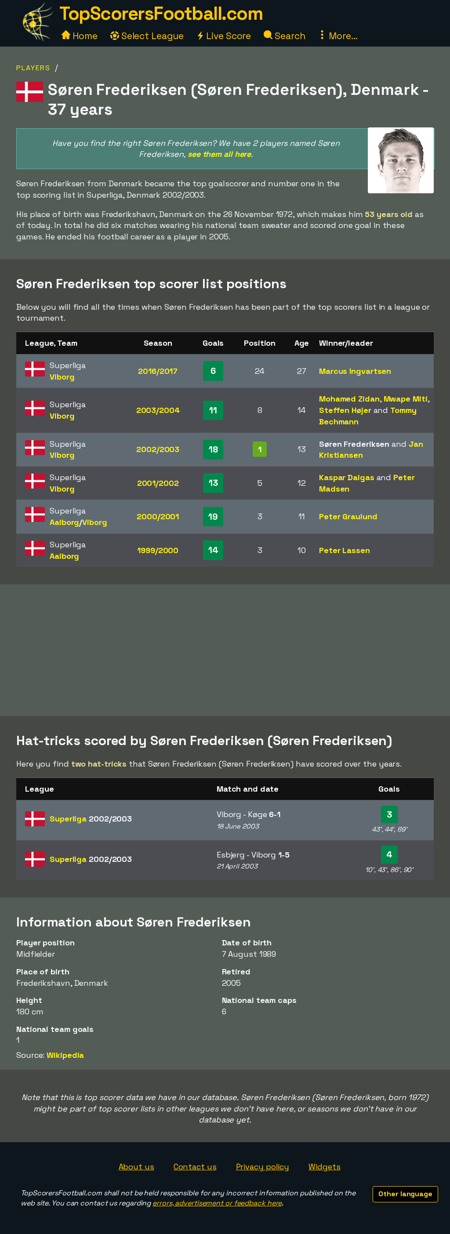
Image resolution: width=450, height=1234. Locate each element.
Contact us (195, 1167)
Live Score (227, 36)
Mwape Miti (406, 399)
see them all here (219, 154)
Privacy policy (263, 1167)
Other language (405, 1193)
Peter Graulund (348, 516)
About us (136, 1167)
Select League (151, 36)
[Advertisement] (225, 650)
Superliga (91, 819)
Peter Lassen (344, 550)
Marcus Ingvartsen (355, 371)
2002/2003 (157, 449)
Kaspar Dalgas (346, 477)
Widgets (324, 1167)
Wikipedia (65, 1055)
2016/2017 (158, 371)
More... (342, 36)
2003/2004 (158, 410)
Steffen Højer (345, 410)
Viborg (62, 377)
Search (288, 36)
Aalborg (64, 522)
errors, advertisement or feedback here (217, 1203)
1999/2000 (157, 550)
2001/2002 (158, 483)
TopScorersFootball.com (160, 13)
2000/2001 (158, 516)
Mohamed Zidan (349, 399)
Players (33, 67)
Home (84, 36)
